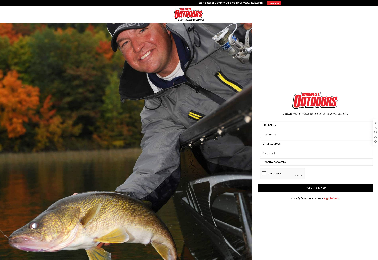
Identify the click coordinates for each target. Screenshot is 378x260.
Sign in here (331, 198)
